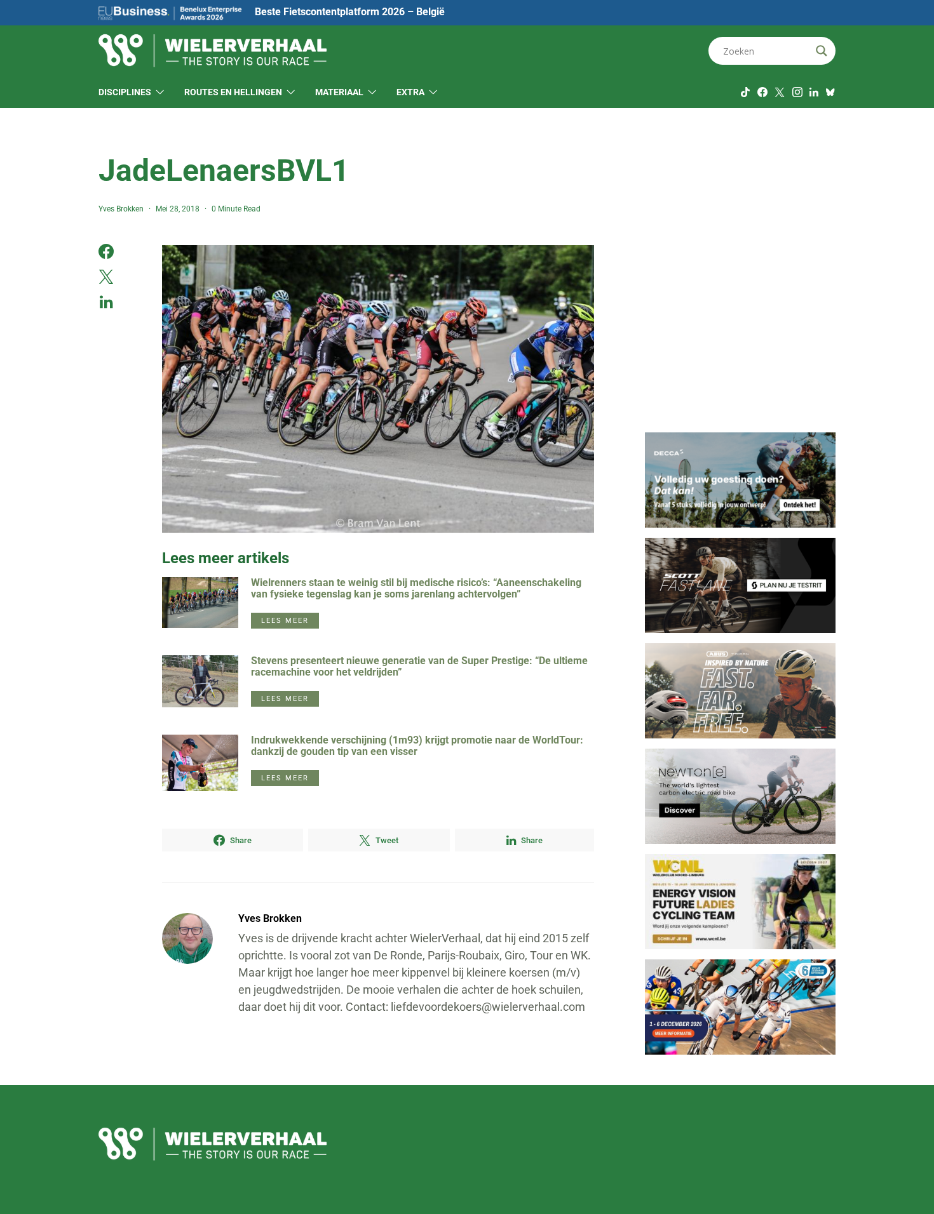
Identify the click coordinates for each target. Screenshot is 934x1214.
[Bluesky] (830, 92)
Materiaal (339, 92)
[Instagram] (797, 92)
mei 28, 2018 (178, 208)
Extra (410, 92)
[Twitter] (780, 92)
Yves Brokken (121, 208)
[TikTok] (745, 92)
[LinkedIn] (813, 92)
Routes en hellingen (233, 92)
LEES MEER (285, 621)
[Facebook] (762, 92)
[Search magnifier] (821, 51)
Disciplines (124, 92)
